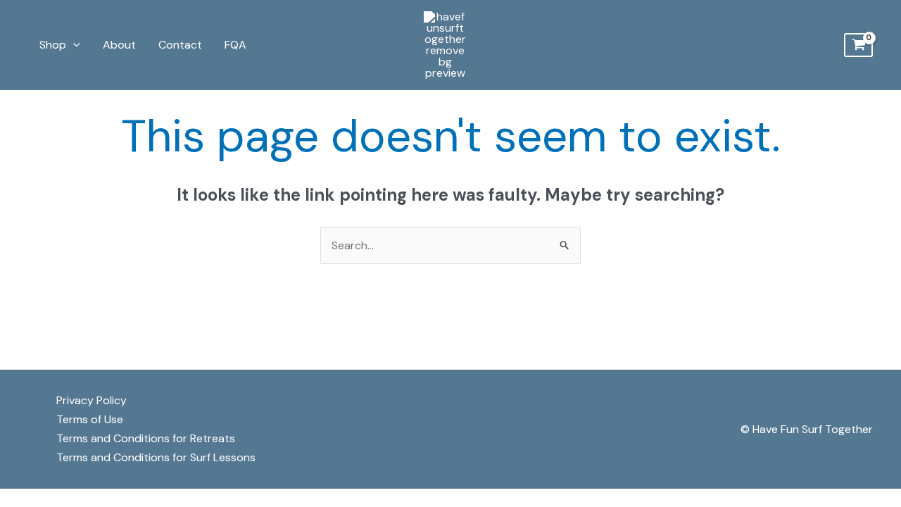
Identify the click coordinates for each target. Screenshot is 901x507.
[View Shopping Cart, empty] (858, 45)
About (119, 44)
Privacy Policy (91, 400)
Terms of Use (89, 419)
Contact (180, 44)
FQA (235, 44)
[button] (73, 45)
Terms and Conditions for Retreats (145, 438)
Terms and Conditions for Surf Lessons (156, 457)
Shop (52, 44)
